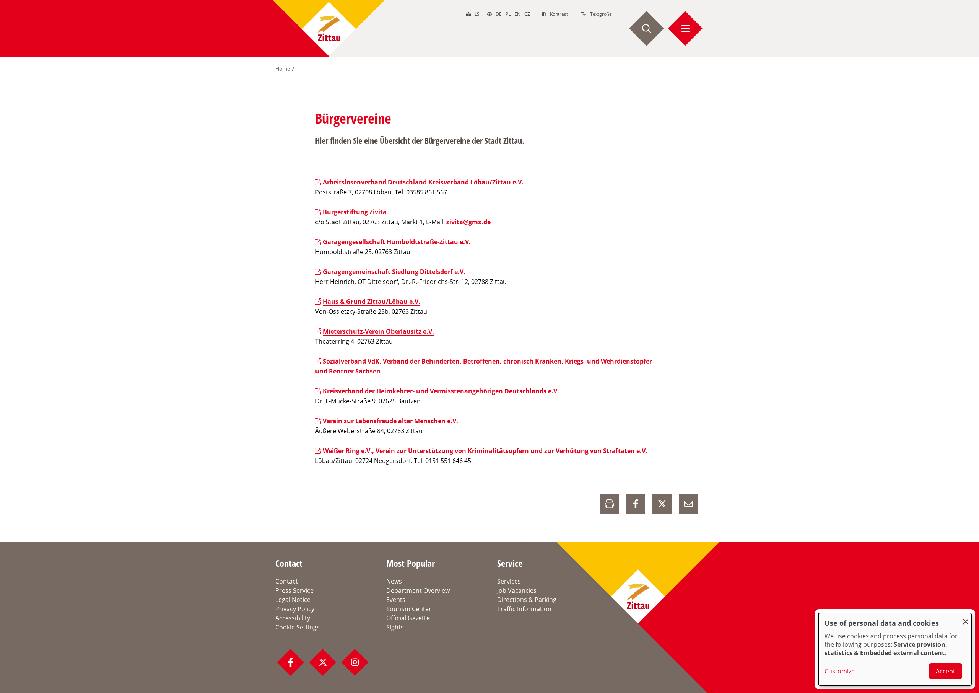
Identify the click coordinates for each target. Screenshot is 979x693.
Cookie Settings (297, 627)
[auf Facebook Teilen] (635, 504)
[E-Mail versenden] (688, 504)
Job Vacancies (517, 590)
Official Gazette (408, 618)
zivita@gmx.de (468, 222)
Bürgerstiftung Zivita (355, 212)
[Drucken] (609, 504)
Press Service (294, 590)
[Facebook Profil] (290, 662)
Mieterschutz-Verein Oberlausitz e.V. (378, 331)
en (517, 14)
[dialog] (894, 649)
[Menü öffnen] (685, 28)
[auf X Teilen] (662, 504)
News (394, 581)
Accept (945, 671)
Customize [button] (840, 671)
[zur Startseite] (329, 28)
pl (508, 14)
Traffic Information (524, 609)
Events (395, 599)
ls (477, 14)
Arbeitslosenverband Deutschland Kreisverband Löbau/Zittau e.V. (423, 182)
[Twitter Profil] (322, 662)
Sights (395, 627)
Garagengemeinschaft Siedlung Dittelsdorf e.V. (394, 271)
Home (282, 68)
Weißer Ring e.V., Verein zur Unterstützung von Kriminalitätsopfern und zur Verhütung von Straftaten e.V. (485, 451)
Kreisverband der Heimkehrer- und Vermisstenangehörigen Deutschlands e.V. (441, 391)
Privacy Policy (294, 609)
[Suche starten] (646, 28)
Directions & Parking (526, 599)
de (499, 14)
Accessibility (292, 618)
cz (527, 14)
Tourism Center (408, 609)
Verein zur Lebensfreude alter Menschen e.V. (390, 421)
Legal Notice (293, 599)
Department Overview (418, 590)
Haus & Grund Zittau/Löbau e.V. (371, 301)
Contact (286, 581)
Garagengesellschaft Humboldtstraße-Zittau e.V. (397, 242)
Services (509, 581)
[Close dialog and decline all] (965, 618)
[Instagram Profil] (354, 662)
